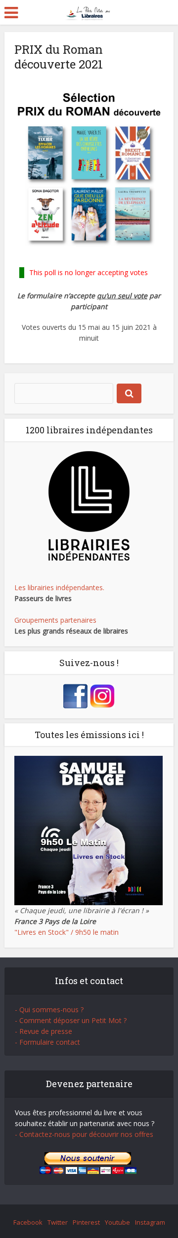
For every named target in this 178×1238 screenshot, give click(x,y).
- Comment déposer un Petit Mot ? (71, 1020)
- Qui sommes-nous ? (49, 1009)
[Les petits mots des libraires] (89, 11)
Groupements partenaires (55, 620)
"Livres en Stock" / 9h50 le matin (66, 932)
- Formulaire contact (47, 1042)
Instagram (150, 1222)
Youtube (117, 1222)
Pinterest (86, 1222)
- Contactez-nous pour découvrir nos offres (84, 1134)
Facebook (28, 1222)
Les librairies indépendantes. (59, 587)
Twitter (57, 1222)
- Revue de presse (43, 1031)
